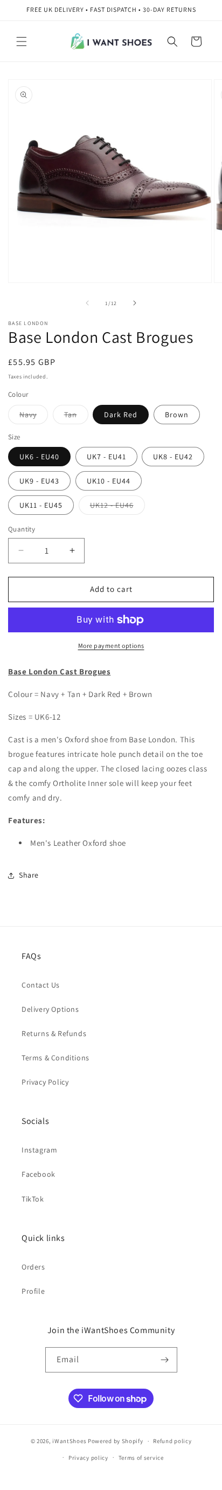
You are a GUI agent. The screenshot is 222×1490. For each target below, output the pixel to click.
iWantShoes (69, 1441)
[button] (21, 41)
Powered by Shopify (115, 1441)
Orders (33, 1267)
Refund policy (172, 1441)
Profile (33, 1291)
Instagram (39, 1150)
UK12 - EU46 (117, 507)
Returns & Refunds (54, 1033)
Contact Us (41, 985)
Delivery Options (50, 1009)
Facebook (39, 1174)
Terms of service (141, 1457)
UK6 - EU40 (39, 456)
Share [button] (29, 875)
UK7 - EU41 (106, 456)
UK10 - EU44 (108, 481)
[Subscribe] (165, 1359)
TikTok (33, 1199)
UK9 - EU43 (39, 481)
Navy (33, 416)
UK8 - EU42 (173, 456)
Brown (177, 414)
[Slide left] (87, 303)
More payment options (111, 645)
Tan (76, 416)
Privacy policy (88, 1457)
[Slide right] (135, 303)
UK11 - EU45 (41, 505)
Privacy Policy (45, 1082)
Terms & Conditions (55, 1058)
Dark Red (120, 414)
